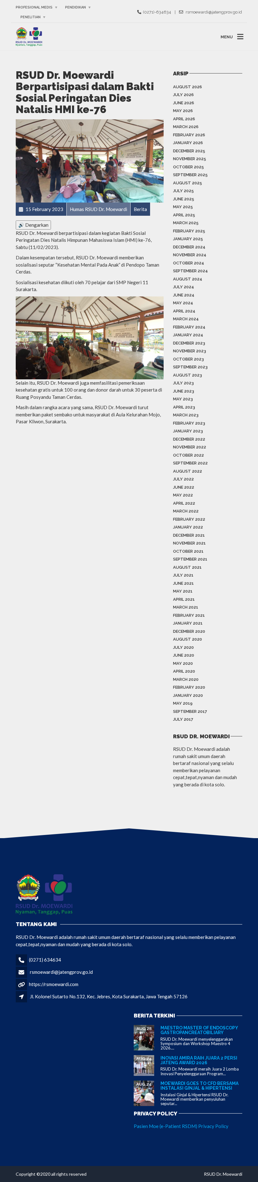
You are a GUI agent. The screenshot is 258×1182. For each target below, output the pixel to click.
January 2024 (188, 335)
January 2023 (188, 431)
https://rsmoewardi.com (53, 984)
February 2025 (189, 231)
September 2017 (190, 711)
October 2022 (188, 455)
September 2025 (190, 174)
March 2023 (186, 415)
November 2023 (189, 351)
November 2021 (189, 543)
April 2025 (184, 215)
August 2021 (187, 567)
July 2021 (183, 575)
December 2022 (189, 439)
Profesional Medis (34, 7)
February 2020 (189, 687)
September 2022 (190, 463)
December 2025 (189, 151)
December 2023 (189, 343)
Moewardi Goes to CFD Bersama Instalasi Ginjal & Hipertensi (199, 1086)
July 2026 (183, 94)
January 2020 (188, 695)
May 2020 (183, 663)
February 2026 (189, 135)
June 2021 (183, 583)
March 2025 (186, 222)
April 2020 (184, 671)
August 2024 (187, 279)
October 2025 (188, 167)
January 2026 (188, 142)
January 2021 (188, 623)
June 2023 (183, 391)
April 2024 (184, 311)
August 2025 (187, 183)
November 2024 (189, 254)
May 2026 (183, 110)
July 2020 (183, 647)
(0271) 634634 (45, 959)
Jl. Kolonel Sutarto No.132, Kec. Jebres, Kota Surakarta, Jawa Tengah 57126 (109, 996)
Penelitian (30, 17)
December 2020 (189, 631)
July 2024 (183, 287)
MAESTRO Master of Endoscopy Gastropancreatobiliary (199, 1030)
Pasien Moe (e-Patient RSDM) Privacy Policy (181, 1126)
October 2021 (188, 551)
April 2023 (184, 407)
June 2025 (183, 199)
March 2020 (186, 679)
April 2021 (184, 599)
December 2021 (189, 535)
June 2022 (183, 487)
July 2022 (183, 479)
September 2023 (190, 367)
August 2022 (187, 471)
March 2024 (186, 319)
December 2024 (189, 247)
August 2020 (187, 639)
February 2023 (189, 423)
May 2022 (183, 495)
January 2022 (188, 527)
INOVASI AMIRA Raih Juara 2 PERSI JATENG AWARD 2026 (198, 1060)
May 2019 (183, 703)
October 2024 (188, 263)
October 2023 (188, 359)
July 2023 (183, 383)
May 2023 (183, 399)
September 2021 (190, 559)
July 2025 (183, 190)
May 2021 (183, 591)
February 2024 (189, 327)
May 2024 (183, 303)
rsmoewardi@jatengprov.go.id (61, 972)
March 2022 (186, 511)
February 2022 (189, 519)
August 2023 (187, 375)
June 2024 (183, 295)
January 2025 (188, 238)
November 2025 (189, 158)
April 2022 (184, 503)
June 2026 (183, 102)
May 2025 (183, 206)
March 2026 (186, 126)
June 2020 (183, 655)
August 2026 (187, 86)
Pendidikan (75, 7)
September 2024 (190, 270)
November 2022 (189, 447)
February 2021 (189, 615)
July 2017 (183, 719)
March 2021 (185, 607)
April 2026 (184, 119)
